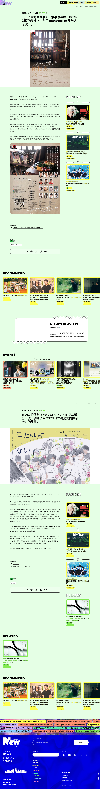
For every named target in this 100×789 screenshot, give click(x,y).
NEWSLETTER (37, 738)
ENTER (81, 742)
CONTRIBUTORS (9, 785)
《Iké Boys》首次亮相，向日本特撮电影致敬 (58, 725)
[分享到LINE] (31, 251)
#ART (35, 768)
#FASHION (37, 778)
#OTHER (36, 781)
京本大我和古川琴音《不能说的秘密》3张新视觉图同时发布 (44, 731)
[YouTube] (69, 755)
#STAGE (36, 776)
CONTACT (65, 774)
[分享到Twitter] (36, 251)
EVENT (76, 2)
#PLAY (35, 763)
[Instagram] (75, 755)
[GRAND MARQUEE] (16, 771)
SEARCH (35, 751)
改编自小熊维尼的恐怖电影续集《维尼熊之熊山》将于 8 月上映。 (54, 721)
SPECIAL (82, 2)
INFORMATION (66, 777)
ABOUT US (7, 780)
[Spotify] (63, 755)
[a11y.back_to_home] (6, 3)
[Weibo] (40, 251)
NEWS (71, 2)
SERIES (88, 2)
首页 (77, 6)
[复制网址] (45, 251)
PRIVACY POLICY (67, 780)
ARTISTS (6, 782)
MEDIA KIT (65, 775)
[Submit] (57, 755)
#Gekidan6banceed (16, 244)
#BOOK (35, 773)
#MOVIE (36, 770)
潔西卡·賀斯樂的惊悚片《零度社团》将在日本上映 (23, 725)
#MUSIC (36, 765)
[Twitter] (81, 755)
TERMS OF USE (66, 779)
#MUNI (13, 583)
